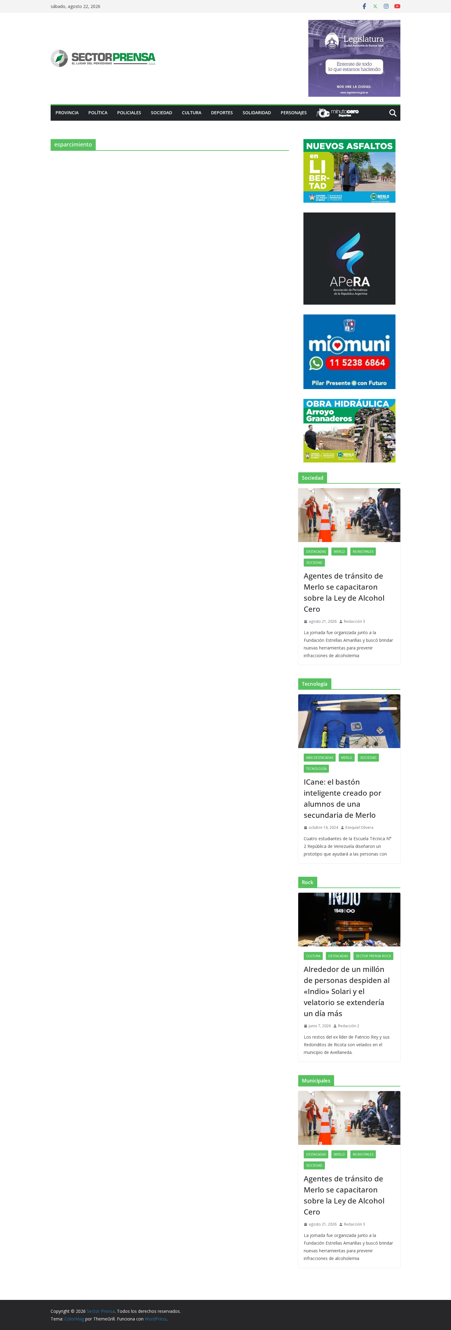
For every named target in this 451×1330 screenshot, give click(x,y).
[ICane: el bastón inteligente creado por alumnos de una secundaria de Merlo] (349, 721)
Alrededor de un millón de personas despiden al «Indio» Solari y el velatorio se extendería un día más (347, 991)
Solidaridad (257, 112)
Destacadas (316, 551)
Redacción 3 (354, 621)
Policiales (129, 112)
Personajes (294, 112)
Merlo (339, 551)
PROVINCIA (67, 112)
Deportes (222, 112)
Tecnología (316, 768)
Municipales (363, 551)
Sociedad (161, 112)
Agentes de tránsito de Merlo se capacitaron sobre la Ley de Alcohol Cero (344, 592)
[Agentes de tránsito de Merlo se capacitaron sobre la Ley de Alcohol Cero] (349, 515)
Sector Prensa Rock (373, 956)
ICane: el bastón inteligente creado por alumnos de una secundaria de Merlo (342, 798)
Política (97, 112)
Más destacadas (319, 757)
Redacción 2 (348, 1025)
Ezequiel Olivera (359, 827)
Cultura (191, 112)
